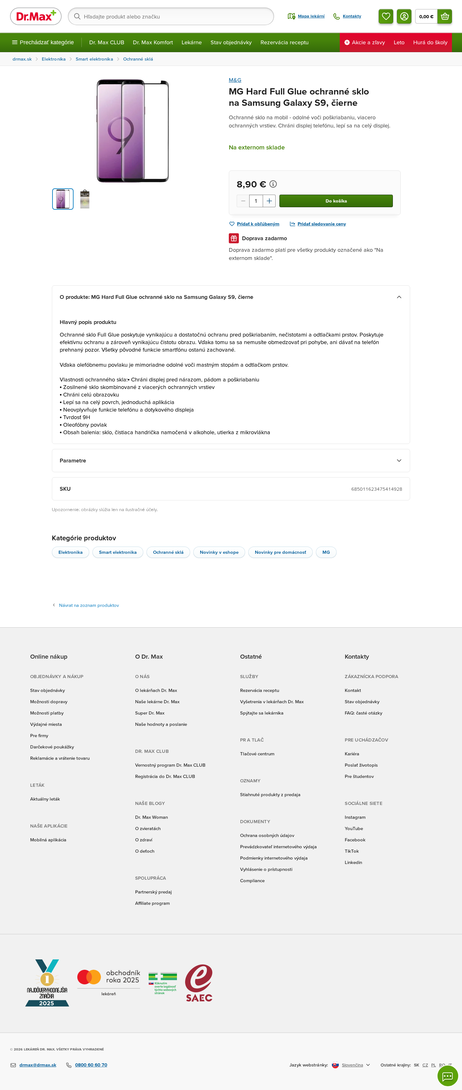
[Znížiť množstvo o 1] (243, 201)
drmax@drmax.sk (37, 1064)
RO (442, 1064)
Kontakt (353, 690)
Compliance (252, 880)
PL (433, 1064)
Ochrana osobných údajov (267, 835)
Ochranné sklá (168, 552)
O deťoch (144, 851)
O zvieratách (148, 828)
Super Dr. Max (149, 712)
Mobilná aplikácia (48, 839)
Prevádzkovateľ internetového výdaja (278, 846)
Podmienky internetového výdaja (274, 858)
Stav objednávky (231, 42)
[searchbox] (171, 16)
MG (326, 552)
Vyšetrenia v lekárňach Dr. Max (272, 701)
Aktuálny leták (45, 798)
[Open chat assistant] (448, 1076)
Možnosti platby (46, 712)
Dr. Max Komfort (153, 42)
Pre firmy (39, 735)
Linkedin (353, 862)
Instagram (355, 817)
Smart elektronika (118, 552)
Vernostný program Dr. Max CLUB (170, 765)
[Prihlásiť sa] (404, 16)
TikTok (352, 851)
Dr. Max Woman (151, 817)
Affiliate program (152, 903)
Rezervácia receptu (285, 42)
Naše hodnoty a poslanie (161, 724)
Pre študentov (359, 776)
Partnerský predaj (153, 891)
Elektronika (70, 552)
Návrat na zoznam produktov (89, 605)
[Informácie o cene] (273, 184)
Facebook (355, 839)
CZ (425, 1064)
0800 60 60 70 (91, 1064)
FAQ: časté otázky (363, 712)
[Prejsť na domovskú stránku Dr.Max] (36, 16)
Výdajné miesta (46, 724)
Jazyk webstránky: (308, 1064)
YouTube (354, 828)
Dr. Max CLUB (106, 42)
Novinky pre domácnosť (280, 552)
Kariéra (352, 753)
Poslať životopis (361, 765)
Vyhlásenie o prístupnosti (266, 869)
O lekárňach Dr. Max (156, 690)
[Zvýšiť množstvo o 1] (269, 201)
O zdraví (143, 839)
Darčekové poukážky (52, 746)
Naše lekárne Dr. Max (157, 701)
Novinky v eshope (219, 552)
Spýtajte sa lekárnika (261, 712)
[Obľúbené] (386, 16)
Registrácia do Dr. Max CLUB (165, 776)
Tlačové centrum (257, 753)
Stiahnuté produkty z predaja (270, 794)
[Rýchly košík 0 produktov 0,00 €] (444, 16)
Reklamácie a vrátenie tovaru (60, 758)
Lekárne (192, 42)
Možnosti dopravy (48, 701)
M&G (235, 80)
